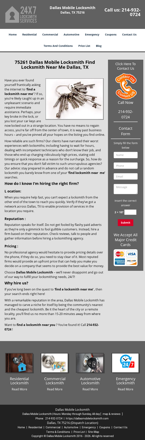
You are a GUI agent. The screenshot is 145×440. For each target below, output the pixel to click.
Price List (84, 46)
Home (13, 34)
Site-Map (93, 431)
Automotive (71, 34)
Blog (99, 46)
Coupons (110, 34)
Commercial (50, 34)
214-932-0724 (131, 12)
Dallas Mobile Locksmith (34, 272)
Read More (19, 389)
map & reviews (112, 413)
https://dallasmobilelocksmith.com (87, 418)
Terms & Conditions (58, 431)
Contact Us (129, 34)
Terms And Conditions (58, 46)
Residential (29, 34)
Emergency (92, 34)
